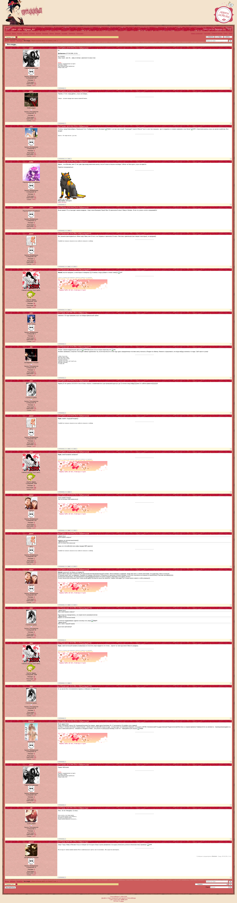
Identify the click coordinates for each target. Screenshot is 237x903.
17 (90, 643)
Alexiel (31, 233)
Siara (19, 39)
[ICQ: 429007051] (69, 158)
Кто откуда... (27, 40)
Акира (31, 207)
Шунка (31, 495)
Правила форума (217, 33)
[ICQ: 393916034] (74, 530)
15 (88, 569)
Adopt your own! (62, 202)
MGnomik (31, 721)
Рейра (31, 161)
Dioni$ (31, 47)
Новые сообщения (197, 33)
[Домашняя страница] (69, 230)
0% (35, 83)
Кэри (31, 380)
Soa (31, 346)
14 (88, 533)
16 (91, 608)
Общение (12, 40)
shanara (31, 841)
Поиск (225, 33)
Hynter (31, 91)
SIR (31, 808)
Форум (20, 29)
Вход (33, 29)
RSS (224, 29)
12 (88, 451)
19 (88, 721)
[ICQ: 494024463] (74, 266)
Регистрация (27, 29)
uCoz (122, 901)
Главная (13, 29)
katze (31, 312)
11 (88, 415)
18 (91, 686)
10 (88, 380)
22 (87, 841)
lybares (23, 39)
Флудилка (19, 40)
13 (88, 495)
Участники (207, 33)
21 (87, 808)
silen (31, 126)
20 (88, 764)
